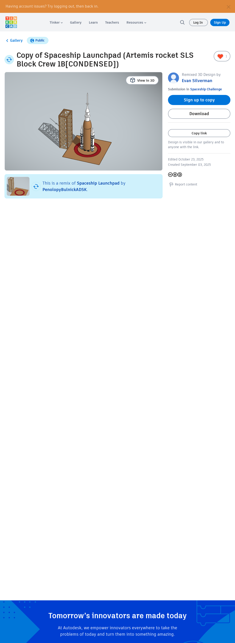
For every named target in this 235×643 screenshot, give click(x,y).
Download (199, 113)
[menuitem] (56, 22)
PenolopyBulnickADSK (64, 189)
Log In (198, 22)
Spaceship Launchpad (98, 183)
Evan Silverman (197, 80)
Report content (186, 184)
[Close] (228, 6)
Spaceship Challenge (206, 89)
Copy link (199, 133)
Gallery (16, 40)
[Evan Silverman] (173, 77)
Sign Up (220, 22)
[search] (182, 22)
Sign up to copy (199, 100)
